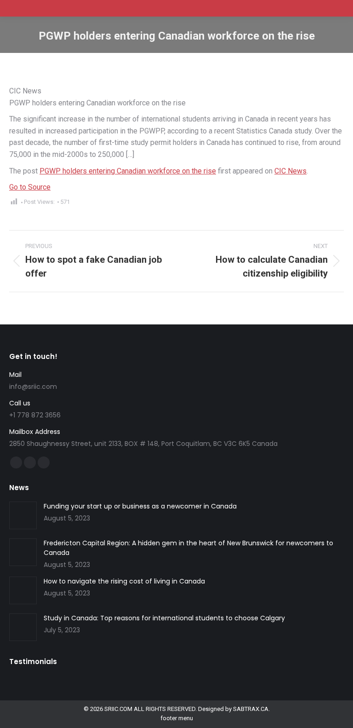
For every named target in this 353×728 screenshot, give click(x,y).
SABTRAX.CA (250, 708)
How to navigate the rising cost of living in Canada (124, 581)
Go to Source (30, 187)
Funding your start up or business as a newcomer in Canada (140, 506)
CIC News (290, 171)
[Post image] (23, 515)
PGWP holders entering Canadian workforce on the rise (128, 171)
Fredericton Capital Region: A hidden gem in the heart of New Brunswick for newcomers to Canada (188, 547)
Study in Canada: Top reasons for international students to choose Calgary (164, 618)
